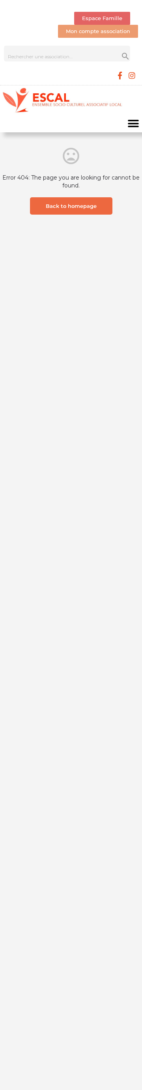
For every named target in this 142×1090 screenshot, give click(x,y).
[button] (133, 123)
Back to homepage (71, 206)
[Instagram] (132, 75)
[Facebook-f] (120, 75)
